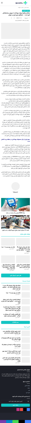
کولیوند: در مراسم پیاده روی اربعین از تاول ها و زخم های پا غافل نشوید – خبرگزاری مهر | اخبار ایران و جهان (8, 267)
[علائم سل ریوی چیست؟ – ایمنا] (8, 242)
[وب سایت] (15, 195)
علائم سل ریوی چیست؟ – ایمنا (8, 247)
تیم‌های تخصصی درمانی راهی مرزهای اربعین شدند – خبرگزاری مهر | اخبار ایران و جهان (23, 266)
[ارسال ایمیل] (23, 18)
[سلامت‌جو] (21, 3)
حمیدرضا (26, 18)
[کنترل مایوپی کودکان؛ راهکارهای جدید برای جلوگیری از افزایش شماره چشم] (26, 333)
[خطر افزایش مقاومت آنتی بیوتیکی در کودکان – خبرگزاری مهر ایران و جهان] (26, 316)
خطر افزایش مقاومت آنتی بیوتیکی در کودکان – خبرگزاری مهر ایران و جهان (11, 315)
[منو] (2, 3)
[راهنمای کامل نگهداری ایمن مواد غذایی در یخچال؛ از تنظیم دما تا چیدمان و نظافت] (26, 360)
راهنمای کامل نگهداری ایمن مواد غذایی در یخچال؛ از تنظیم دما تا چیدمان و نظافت (11, 359)
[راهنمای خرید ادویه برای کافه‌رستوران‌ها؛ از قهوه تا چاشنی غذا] (26, 340)
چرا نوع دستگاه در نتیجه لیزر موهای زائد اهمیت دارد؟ (11, 345)
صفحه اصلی (26, 7)
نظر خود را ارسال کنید (15, 275)
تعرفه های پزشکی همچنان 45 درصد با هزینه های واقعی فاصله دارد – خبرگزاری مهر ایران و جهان (23, 249)
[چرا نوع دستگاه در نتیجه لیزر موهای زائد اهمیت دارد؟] (26, 346)
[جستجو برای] (29, 3)
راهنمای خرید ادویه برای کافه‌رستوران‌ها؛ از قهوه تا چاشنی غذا (10, 338)
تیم (29, 390)
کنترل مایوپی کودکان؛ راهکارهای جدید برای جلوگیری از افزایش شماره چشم (11, 332)
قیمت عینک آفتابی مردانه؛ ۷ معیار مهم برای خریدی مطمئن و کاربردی (11, 352)
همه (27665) (15, 322)
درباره (29, 388)
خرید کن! (28, 392)
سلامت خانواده (20, 7)
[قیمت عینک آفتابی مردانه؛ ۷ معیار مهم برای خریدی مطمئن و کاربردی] (26, 353)
